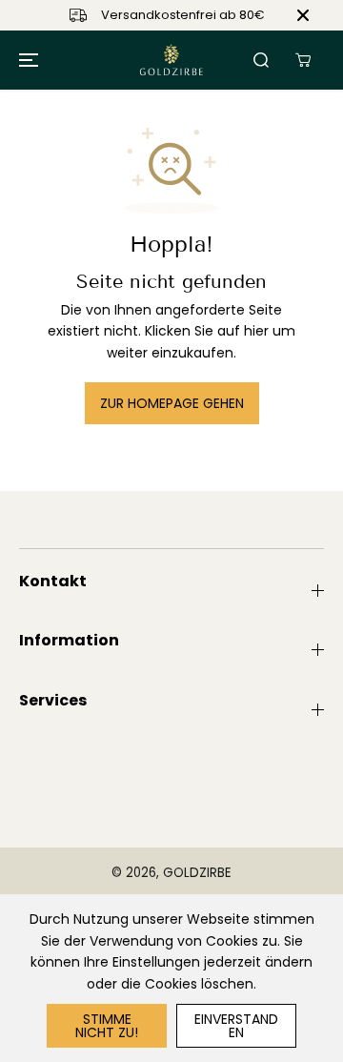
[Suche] (261, 60)
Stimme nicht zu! (106, 1026)
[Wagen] (303, 60)
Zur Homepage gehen (172, 403)
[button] (25, 60)
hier (256, 330)
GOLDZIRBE (197, 873)
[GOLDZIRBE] (171, 60)
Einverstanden (236, 1026)
